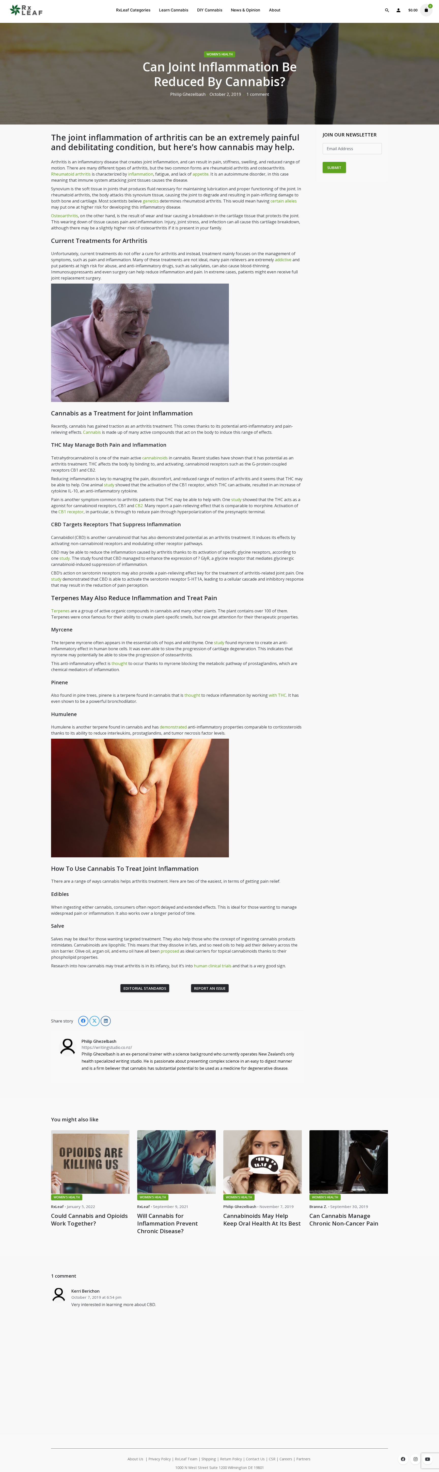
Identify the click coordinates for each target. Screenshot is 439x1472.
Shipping (208, 1458)
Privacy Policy (159, 1458)
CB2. (139, 505)
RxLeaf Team (186, 1458)
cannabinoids (155, 458)
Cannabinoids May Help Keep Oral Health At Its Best (262, 1219)
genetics (151, 201)
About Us (135, 1458)
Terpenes (60, 611)
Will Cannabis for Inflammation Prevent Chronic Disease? (167, 1223)
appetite (201, 174)
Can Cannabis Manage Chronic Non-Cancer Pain (343, 1219)
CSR (272, 1458)
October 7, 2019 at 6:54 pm (96, 1297)
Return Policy (231, 1458)
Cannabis (92, 432)
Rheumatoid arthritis (71, 174)
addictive (283, 259)
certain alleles (284, 201)
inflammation (140, 174)
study (109, 485)
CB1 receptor (71, 512)
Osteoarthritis (64, 216)
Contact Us (255, 1458)
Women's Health (220, 54)
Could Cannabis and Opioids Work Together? (89, 1219)
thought (119, 663)
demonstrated (173, 727)
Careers (285, 1458)
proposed (170, 951)
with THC (277, 695)
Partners (303, 1458)
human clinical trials (212, 966)
